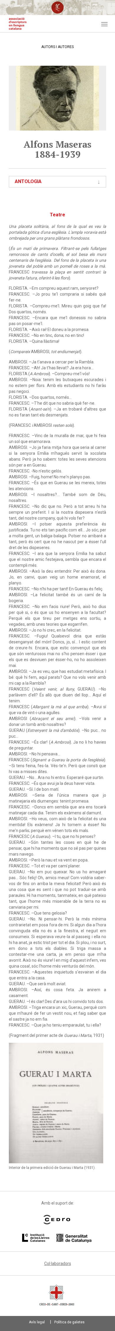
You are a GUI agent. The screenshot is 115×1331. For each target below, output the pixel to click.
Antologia (28, 181)
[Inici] (17, 23)
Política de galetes (69, 1322)
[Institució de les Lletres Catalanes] (56, 1238)
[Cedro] (56, 1219)
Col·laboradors (57, 1263)
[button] (56, 1103)
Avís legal (37, 1322)
